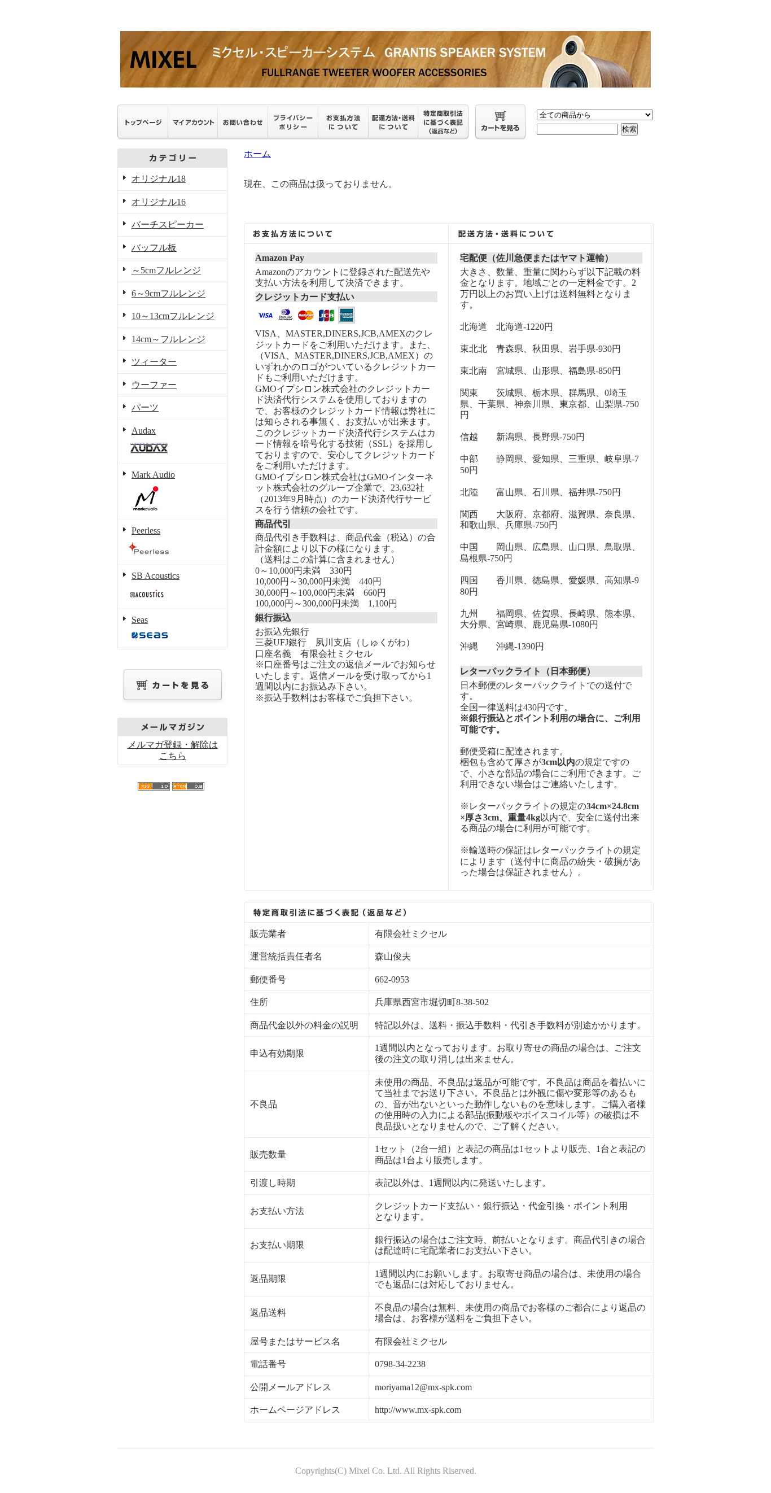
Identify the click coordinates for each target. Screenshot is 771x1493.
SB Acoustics (155, 575)
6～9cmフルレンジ (168, 293)
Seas (140, 620)
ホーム (257, 154)
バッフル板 (154, 247)
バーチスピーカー (168, 224)
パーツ (145, 407)
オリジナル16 (159, 202)
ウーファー (154, 385)
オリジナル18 (159, 179)
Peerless (146, 530)
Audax (144, 430)
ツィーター (154, 361)
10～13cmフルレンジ (173, 316)
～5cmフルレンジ (166, 270)
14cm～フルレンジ (168, 339)
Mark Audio (153, 474)
